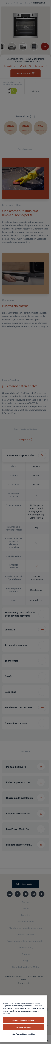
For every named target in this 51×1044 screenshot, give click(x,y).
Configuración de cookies (23, 1034)
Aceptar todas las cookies (23, 1020)
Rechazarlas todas (23, 1027)
